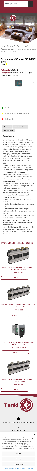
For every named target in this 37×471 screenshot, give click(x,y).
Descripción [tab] (7, 127)
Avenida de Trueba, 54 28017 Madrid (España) (18, 422)
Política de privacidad (20, 468)
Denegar (18, 459)
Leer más (15, 277)
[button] (34, 434)
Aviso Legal (30, 468)
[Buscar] (30, 4)
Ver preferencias (18, 464)
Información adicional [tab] (20, 127)
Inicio (3, 46)
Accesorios (16, 49)
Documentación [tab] (8, 130)
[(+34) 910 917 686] (18, 426)
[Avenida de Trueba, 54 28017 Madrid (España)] (18, 418)
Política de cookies (9, 468)
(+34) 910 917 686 (18, 430)
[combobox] (16, 4)
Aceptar (18, 454)
